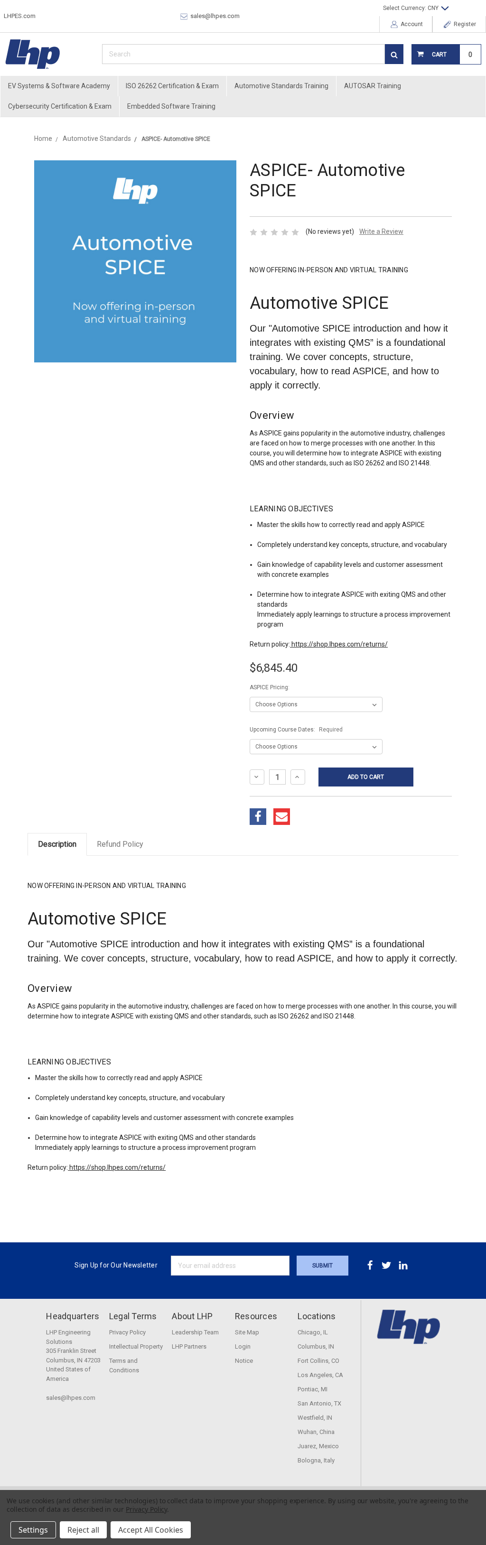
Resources (256, 1316)
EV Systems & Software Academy (59, 86)
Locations (317, 1316)
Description (57, 844)
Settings (33, 1530)
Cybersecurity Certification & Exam (60, 106)
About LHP (192, 1316)
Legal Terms (133, 1316)
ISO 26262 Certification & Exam (172, 86)
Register (464, 24)
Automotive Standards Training (281, 86)
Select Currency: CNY (411, 8)
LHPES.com (20, 15)
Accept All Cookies (150, 1530)
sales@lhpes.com (214, 15)
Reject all (83, 1530)
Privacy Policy (146, 1509)
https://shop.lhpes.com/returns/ (339, 644)
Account (411, 24)
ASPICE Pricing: (270, 687)
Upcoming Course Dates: (296, 729)
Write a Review (381, 231)
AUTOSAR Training (372, 86)
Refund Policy (120, 844)
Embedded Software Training (171, 106)
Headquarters (72, 1316)
